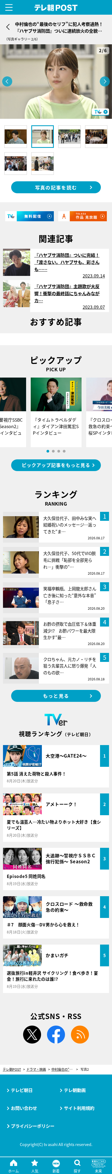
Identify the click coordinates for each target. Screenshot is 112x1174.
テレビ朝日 (22, 1090)
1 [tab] (47, 451)
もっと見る (56, 695)
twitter (32, 1035)
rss (80, 1035)
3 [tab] (58, 451)
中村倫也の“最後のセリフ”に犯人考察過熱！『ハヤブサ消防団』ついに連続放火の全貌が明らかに (64, 1069)
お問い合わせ (24, 1108)
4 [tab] (64, 451)
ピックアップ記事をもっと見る (56, 465)
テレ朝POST (56, 7)
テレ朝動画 (75, 1090)
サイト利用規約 (79, 1108)
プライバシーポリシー (32, 1126)
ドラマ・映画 (36, 1069)
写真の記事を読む (56, 187)
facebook (56, 1035)
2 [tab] (53, 451)
